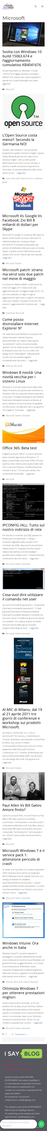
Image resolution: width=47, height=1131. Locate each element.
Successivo (21, 1034)
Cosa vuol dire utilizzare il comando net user (22, 596)
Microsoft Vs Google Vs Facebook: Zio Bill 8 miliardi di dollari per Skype (22, 222)
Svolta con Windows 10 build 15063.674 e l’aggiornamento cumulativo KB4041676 (22, 58)
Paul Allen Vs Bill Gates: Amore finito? (22, 807)
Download (10, 313)
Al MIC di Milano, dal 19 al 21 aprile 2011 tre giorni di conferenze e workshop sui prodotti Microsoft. (22, 718)
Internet (9, 365)
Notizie (18, 263)
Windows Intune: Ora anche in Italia (20, 945)
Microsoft (10, 89)
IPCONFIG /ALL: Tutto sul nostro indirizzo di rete (23, 527)
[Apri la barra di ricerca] (35, 6)
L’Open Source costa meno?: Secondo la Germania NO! (19, 139)
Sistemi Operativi (22, 415)
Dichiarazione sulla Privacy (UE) (18, 1068)
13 (12, 1034)
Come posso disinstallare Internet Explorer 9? (20, 324)
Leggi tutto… (22, 173)
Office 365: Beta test (19, 447)
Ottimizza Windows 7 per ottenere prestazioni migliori (23, 993)
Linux (8, 178)
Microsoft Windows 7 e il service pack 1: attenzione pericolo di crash (23, 857)
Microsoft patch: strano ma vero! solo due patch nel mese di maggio (22, 274)
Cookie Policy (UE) (13, 1064)
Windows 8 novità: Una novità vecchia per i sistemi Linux (21, 377)
